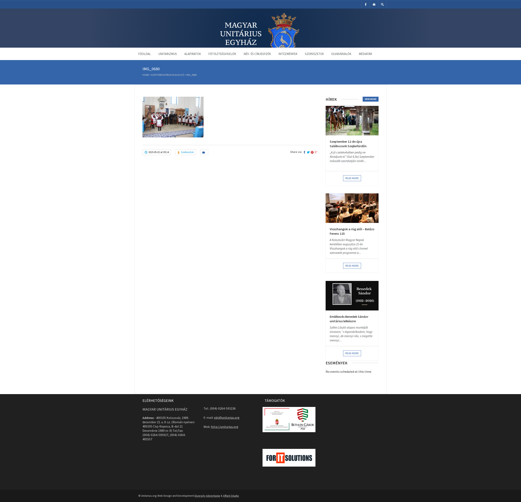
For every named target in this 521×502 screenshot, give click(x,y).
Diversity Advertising (207, 496)
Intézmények (287, 54)
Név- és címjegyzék (257, 54)
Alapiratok (192, 54)
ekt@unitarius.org (227, 417)
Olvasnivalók (341, 54)
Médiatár (365, 54)
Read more (352, 178)
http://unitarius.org (224, 427)
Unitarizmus (167, 54)
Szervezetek (314, 54)
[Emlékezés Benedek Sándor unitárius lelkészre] (352, 295)
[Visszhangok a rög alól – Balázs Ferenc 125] (352, 208)
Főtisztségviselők (222, 54)
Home (145, 74)
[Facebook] (366, 4)
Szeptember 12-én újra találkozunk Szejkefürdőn (348, 143)
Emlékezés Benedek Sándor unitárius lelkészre (349, 319)
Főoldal (144, 54)
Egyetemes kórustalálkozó (167, 74)
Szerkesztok (187, 152)
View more (371, 99)
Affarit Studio (231, 496)
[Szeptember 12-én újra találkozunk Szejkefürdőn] (352, 120)
